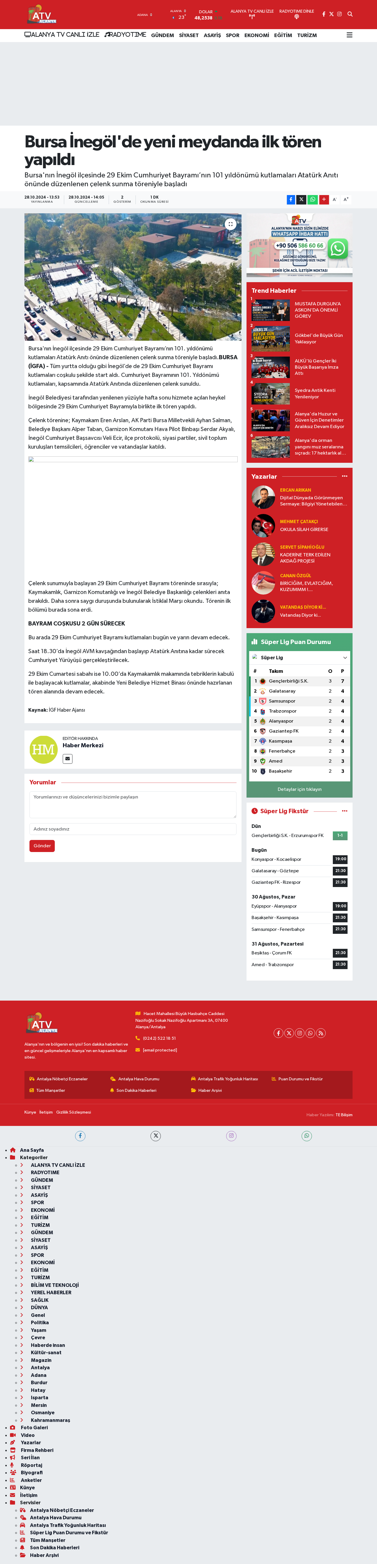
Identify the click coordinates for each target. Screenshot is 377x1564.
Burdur (38, 1382)
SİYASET (189, 35)
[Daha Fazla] (324, 200)
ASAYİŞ (212, 35)
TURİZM (307, 35)
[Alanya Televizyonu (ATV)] (41, 14)
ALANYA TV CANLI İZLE (65, 34)
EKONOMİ (256, 35)
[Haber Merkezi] (43, 749)
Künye (30, 1112)
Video (27, 1435)
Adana (38, 1375)
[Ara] (350, 15)
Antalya (40, 1367)
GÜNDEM (162, 35)
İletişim (46, 1112)
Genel (37, 1315)
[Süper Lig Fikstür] (345, 811)
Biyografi (31, 1472)
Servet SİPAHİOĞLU (302, 547)
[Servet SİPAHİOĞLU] (263, 554)
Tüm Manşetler (50, 1090)
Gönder (42, 845)
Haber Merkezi (83, 745)
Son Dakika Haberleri (136, 1090)
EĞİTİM (283, 35)
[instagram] (231, 1136)
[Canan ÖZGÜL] (263, 582)
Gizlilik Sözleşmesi (73, 1112)
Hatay (37, 1390)
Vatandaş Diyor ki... (303, 607)
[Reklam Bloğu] (300, 245)
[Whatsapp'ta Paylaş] (312, 200)
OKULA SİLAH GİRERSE (304, 529)
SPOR (232, 35)
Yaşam (38, 1330)
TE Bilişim (344, 1115)
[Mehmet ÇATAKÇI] (263, 525)
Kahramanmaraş (50, 1420)
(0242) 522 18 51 (159, 1038)
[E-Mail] (67, 759)
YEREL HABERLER (50, 1292)
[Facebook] (278, 1033)
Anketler (31, 1480)
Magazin (41, 1360)
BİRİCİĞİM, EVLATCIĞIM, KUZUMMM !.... (306, 586)
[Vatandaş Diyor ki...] (263, 611)
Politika (39, 1322)
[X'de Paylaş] (301, 200)
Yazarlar (30, 1442)
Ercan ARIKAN (295, 490)
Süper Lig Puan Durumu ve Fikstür (69, 1532)
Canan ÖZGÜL (295, 576)
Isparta (39, 1397)
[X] (289, 1033)
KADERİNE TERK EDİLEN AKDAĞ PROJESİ (305, 558)
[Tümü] (345, 476)
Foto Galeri (34, 1427)
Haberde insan (47, 1345)
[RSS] (321, 1033)
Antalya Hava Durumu (138, 1079)
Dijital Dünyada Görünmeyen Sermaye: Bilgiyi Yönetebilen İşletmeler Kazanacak (311, 501)
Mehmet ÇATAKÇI (299, 522)
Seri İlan (30, 1457)
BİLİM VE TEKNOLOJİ (54, 1285)
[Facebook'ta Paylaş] (291, 200)
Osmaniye (42, 1412)
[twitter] (156, 1136)
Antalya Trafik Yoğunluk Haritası (228, 1079)
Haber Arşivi (210, 1090)
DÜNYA (39, 1307)
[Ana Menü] (350, 35)
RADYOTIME (128, 34)
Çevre (37, 1337)
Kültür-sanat (46, 1352)
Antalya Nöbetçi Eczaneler (62, 1079)
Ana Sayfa (32, 1150)
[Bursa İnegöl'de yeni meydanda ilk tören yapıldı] (133, 276)
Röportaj (31, 1465)
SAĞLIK (39, 1300)
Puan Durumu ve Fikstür (301, 1079)
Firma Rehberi (36, 1450)
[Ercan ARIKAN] (263, 497)
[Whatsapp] (310, 1033)
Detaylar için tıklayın (300, 789)
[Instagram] (300, 1033)
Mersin (38, 1405)
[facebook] (80, 1136)
